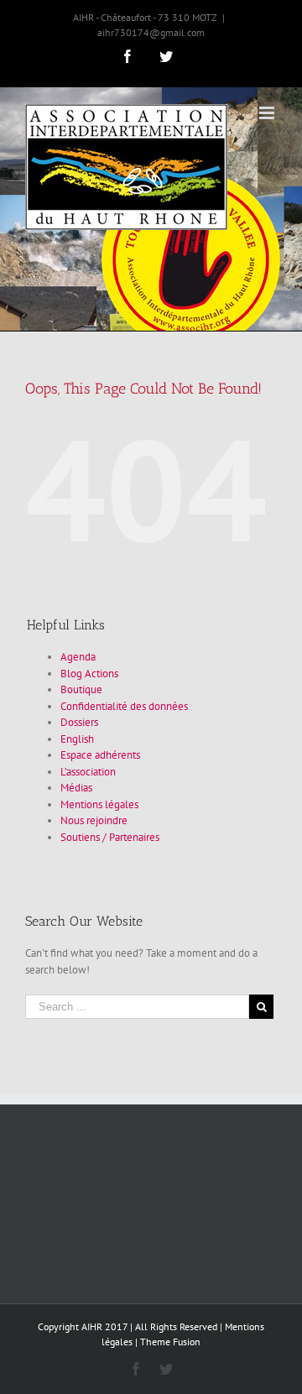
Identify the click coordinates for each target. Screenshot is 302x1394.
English (77, 739)
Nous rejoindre (94, 820)
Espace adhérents (100, 755)
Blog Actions (89, 673)
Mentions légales (99, 804)
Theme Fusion (170, 1341)
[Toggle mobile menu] (268, 113)
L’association (88, 772)
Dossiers (79, 722)
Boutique (81, 689)
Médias (76, 788)
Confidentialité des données (124, 706)
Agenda (78, 657)
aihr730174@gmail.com (151, 32)
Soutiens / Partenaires (109, 837)
